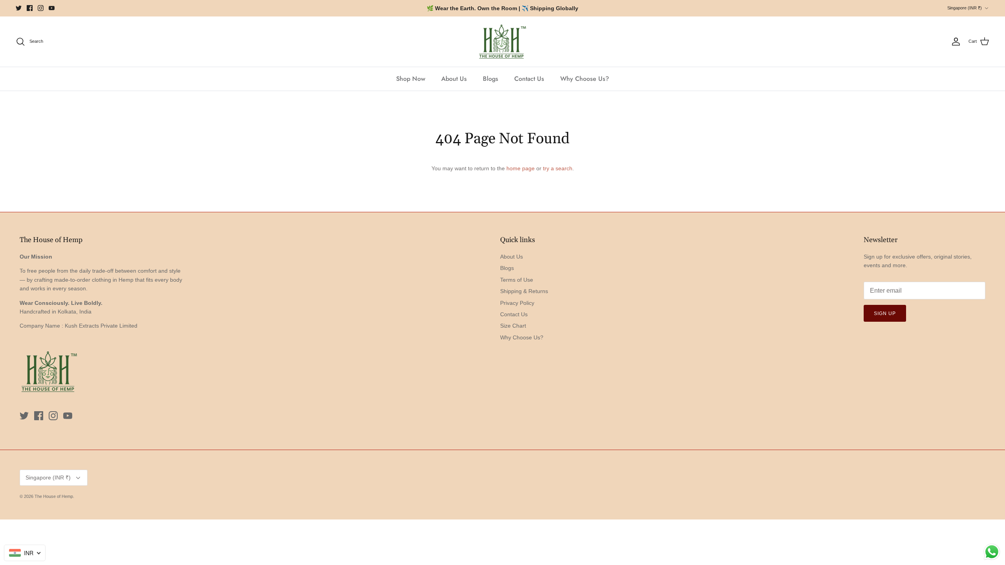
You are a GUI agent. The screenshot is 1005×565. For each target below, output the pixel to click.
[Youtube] (52, 8)
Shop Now (410, 78)
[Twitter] (19, 8)
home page (520, 168)
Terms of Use (516, 280)
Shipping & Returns (524, 291)
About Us (454, 78)
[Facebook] (30, 8)
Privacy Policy (517, 303)
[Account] (956, 41)
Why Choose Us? (584, 78)
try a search (557, 168)
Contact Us (529, 78)
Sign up (885, 313)
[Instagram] (41, 8)
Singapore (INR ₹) (964, 7)
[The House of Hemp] (502, 41)
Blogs (490, 78)
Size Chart (513, 326)
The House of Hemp (54, 496)
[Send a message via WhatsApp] (992, 552)
